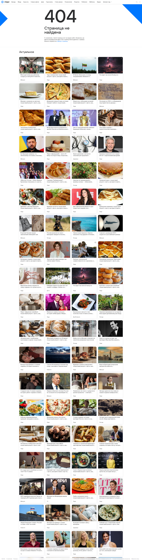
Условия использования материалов (121, 558)
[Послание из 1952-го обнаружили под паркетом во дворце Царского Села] (110, 95)
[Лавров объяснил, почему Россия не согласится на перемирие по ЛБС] (58, 385)
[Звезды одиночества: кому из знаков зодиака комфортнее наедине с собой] (110, 385)
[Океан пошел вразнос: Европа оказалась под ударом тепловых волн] (84, 227)
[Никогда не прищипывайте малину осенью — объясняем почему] (84, 174)
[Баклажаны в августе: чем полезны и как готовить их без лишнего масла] (84, 306)
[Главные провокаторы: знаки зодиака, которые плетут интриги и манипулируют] (110, 438)
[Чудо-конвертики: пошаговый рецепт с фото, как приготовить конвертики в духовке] (58, 69)
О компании (9, 558)
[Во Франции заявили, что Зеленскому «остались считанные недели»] (31, 148)
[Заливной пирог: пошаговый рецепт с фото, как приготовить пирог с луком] (110, 174)
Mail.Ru (3, 558)
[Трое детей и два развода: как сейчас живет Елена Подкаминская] (58, 253)
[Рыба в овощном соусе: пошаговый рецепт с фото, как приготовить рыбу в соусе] (84, 490)
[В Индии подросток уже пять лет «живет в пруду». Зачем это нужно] (58, 280)
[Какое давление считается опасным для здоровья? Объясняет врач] (84, 148)
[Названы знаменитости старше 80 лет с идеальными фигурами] (110, 148)
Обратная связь (135, 558)
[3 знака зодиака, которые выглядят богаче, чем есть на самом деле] (84, 411)
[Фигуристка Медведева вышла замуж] (58, 490)
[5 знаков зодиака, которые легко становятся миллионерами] (58, 543)
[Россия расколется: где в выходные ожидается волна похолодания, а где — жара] (58, 227)
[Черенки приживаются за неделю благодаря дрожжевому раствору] (110, 306)
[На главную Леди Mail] (6, 2)
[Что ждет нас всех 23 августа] (84, 280)
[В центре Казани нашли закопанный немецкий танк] (31, 227)
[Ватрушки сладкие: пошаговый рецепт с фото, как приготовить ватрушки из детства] (31, 253)
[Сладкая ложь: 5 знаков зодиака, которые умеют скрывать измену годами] (31, 385)
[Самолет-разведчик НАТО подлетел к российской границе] (110, 227)
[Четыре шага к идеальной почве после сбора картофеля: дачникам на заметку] (110, 411)
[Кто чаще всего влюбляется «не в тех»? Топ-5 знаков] (31, 464)
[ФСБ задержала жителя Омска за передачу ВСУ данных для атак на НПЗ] (31, 490)
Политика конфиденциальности (103, 558)
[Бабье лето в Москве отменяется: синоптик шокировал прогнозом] (84, 332)
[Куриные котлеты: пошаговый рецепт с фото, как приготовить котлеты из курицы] (58, 201)
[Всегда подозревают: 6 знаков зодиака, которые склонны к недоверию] (31, 359)
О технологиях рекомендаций (87, 558)
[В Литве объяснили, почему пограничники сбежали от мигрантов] (84, 69)
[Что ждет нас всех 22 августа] (110, 69)
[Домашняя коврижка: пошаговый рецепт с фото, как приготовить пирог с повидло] (110, 201)
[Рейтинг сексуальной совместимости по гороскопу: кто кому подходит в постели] (84, 253)
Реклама (15, 558)
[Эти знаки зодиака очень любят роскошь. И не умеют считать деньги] (84, 543)
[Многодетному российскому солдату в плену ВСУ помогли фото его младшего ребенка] (31, 69)
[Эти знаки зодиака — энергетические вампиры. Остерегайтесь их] (110, 122)
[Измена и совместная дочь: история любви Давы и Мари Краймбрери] (58, 306)
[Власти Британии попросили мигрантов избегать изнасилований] (110, 359)
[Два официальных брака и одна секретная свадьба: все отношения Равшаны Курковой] (84, 201)
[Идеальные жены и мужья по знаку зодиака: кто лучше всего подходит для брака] (31, 280)
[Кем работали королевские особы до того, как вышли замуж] (110, 543)
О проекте (76, 558)
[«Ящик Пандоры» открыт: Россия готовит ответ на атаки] (31, 517)
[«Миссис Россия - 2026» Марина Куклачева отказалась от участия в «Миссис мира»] (31, 174)
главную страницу (62, 41)
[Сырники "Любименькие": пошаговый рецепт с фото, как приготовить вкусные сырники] (58, 174)
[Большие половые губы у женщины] (84, 517)
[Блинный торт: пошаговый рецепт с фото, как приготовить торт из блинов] (58, 464)
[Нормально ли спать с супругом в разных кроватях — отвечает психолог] (84, 385)
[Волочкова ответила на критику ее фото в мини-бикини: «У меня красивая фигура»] (31, 543)
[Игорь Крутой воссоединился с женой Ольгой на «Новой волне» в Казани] (58, 122)
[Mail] (2, 2)
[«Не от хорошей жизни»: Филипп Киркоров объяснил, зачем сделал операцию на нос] (84, 122)
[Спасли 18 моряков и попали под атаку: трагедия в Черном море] (58, 359)
